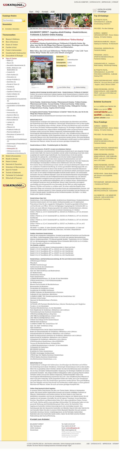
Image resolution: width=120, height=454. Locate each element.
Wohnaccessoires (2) (14, 151)
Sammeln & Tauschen (14, 164)
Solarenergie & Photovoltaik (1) (17, 143)
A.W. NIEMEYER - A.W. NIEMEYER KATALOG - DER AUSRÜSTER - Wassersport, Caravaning (105, 197)
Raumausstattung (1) (13, 132)
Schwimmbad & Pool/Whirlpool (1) (17, 140)
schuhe (103, 118)
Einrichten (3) (11, 82)
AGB (53, 12)
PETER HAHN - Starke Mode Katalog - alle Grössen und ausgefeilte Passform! (106, 175)
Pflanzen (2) (11, 127)
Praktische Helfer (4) (13, 129)
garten (96, 118)
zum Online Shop (64, 87)
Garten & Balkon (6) (13, 94)
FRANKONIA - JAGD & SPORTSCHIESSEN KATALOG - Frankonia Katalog (104, 57)
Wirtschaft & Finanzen (14, 178)
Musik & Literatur (12, 159)
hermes (100, 109)
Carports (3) (11, 72)
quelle (110, 112)
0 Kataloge (102, 11)
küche (104, 112)
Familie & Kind (11, 47)
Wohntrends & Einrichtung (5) (16, 153)
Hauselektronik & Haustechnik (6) (16, 100)
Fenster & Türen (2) (13, 84)
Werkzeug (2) (11, 146)
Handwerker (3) (12, 96)
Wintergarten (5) (12, 148)
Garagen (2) (11, 89)
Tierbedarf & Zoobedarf (14, 175)
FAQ (37, 12)
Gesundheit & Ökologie (14, 56)
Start (31, 12)
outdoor (102, 106)
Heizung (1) (11, 110)
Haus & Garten (11, 58)
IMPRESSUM (106, 2)
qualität (97, 115)
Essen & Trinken (12, 45)
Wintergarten (58, 28)
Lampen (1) (10, 122)
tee (95, 106)
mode (108, 115)
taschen (105, 109)
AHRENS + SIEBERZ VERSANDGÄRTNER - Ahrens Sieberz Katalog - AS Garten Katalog (106, 35)
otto (110, 109)
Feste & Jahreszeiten (13, 50)
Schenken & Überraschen (15, 167)
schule (108, 117)
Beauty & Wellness (13, 39)
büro (96, 109)
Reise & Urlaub (11, 161)
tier (115, 106)
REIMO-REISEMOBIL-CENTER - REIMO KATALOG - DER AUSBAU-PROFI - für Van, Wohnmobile (105, 167)
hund (97, 106)
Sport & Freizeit (11, 170)
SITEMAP (115, 2)
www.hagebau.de (70, 430)
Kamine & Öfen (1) (13, 115)
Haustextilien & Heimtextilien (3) (16, 107)
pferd (111, 115)
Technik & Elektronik (13, 172)
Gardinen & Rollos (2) (14, 92)
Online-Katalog (80, 87)
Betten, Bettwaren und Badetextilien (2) (14, 69)
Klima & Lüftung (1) (13, 117)
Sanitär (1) (10, 137)
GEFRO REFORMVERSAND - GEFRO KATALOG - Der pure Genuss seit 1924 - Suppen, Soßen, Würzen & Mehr (106, 82)
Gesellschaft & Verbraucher (16, 53)
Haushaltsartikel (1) (13, 103)
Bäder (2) (10, 60)
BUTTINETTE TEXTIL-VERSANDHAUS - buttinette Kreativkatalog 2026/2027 (103, 22)
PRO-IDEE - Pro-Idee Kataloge (103, 28)
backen (110, 106)
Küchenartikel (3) (12, 120)
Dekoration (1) (11, 77)
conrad (97, 112)
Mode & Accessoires (13, 156)
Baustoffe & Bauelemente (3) (16, 65)
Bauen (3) (10, 63)
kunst (103, 115)
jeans (106, 106)
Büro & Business (12, 42)
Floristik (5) (10, 87)
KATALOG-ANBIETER (81, 2)
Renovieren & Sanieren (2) (15, 134)
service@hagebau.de (73, 428)
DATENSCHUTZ (95, 2)
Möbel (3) (10, 125)
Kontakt (45, 12)
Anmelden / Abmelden (12, 29)
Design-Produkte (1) (13, 79)
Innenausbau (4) (12, 112)
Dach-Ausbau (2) (12, 74)
